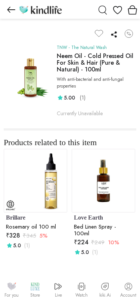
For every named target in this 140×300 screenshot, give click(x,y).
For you (11, 295)
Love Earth (88, 217)
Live (58, 295)
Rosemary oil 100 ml (31, 226)
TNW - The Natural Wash (82, 47)
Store (35, 295)
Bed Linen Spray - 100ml (95, 230)
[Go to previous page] (11, 9)
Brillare (15, 217)
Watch (81, 295)
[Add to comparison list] (128, 33)
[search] (102, 9)
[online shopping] (40, 9)
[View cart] (132, 9)
